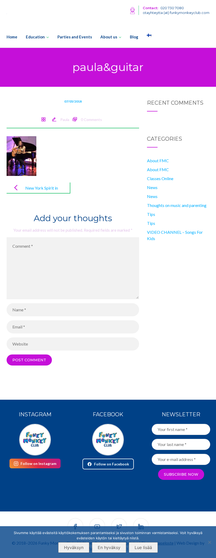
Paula (64, 119)
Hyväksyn (74, 547)
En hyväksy (109, 547)
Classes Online (160, 178)
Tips (151, 214)
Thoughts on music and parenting (177, 205)
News (152, 187)
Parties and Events (74, 36)
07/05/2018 (73, 101)
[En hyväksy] (209, 542)
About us (108, 36)
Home (12, 36)
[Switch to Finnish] (147, 35)
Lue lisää (143, 547)
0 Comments (91, 119)
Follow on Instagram (38, 463)
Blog (134, 36)
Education (35, 36)
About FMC (158, 160)
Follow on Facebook (111, 464)
